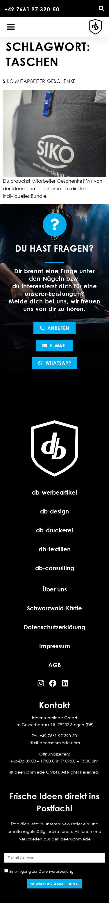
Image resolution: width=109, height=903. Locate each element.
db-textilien (55, 548)
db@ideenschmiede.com (54, 742)
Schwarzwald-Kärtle (54, 608)
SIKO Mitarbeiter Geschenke (39, 81)
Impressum (54, 645)
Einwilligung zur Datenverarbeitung (41, 871)
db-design (54, 511)
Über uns (54, 589)
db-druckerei (54, 530)
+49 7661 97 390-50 (32, 9)
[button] (101, 8)
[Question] (55, 225)
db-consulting (54, 567)
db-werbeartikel (54, 492)
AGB (54, 664)
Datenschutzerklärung (54, 626)
